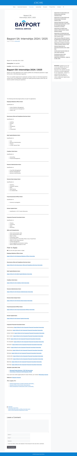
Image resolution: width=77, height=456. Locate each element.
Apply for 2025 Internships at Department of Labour (18, 410)
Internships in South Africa (13, 407)
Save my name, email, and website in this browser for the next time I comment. (26, 443)
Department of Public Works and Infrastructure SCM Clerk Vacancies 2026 (61, 14)
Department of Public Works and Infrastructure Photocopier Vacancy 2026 (61, 19)
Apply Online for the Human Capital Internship (18, 318)
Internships (31, 6)
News (14, 6)
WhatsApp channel (43, 374)
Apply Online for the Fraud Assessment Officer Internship (20, 309)
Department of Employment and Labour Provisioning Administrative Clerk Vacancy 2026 (62, 35)
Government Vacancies (22, 6)
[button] (63, 7)
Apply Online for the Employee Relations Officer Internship (21, 256)
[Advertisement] (28, 51)
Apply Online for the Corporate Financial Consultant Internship (29, 327)
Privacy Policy (52, 6)
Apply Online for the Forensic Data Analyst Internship (19, 300)
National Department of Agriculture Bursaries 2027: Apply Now (61, 48)
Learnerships (38, 6)
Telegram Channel (16, 377)
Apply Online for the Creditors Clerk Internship (18, 282)
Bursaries (45, 6)
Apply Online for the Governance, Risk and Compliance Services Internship (24, 265)
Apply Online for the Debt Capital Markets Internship (19, 274)
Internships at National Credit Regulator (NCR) (21, 371)
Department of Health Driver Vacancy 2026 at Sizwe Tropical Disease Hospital (61, 30)
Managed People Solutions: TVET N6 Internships (21, 370)
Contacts (59, 6)
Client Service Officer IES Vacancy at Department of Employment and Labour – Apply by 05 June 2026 (62, 39)
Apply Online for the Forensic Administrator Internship (20, 291)
